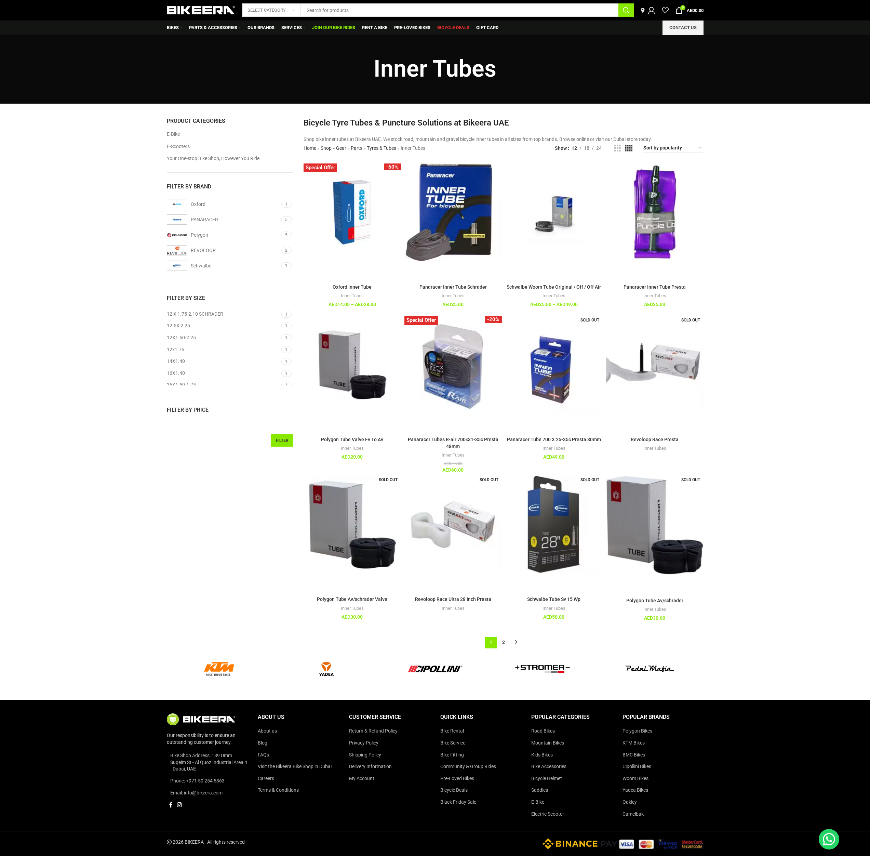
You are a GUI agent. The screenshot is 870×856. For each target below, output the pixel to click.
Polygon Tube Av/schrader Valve (352, 599)
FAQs (263, 754)
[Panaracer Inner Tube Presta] (655, 212)
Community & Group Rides (468, 766)
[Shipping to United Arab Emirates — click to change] (643, 10)
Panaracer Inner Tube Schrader (453, 287)
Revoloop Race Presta (655, 439)
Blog (262, 743)
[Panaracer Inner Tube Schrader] (453, 212)
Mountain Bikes (547, 743)
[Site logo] (201, 10)
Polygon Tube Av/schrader (654, 600)
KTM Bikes (634, 743)
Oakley (630, 802)
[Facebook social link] (171, 805)
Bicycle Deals (454, 790)
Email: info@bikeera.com (196, 792)
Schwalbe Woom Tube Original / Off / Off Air (554, 287)
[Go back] (365, 69)
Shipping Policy (365, 754)
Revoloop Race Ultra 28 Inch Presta (453, 599)
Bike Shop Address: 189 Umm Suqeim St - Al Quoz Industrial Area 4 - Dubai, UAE (208, 762)
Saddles (539, 790)
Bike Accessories (548, 766)
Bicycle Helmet (546, 778)
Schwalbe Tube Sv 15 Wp (553, 599)
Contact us (683, 27)
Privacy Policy (363, 743)
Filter (282, 440)
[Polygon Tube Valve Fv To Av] (352, 364)
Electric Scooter (547, 813)
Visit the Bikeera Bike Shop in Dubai (295, 766)
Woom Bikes (635, 778)
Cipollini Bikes (637, 766)
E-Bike (173, 134)
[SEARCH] (626, 10)
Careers (266, 778)
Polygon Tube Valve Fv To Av (352, 439)
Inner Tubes (352, 295)
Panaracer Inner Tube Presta (655, 287)
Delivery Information (370, 766)
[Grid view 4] (628, 148)
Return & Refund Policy (373, 731)
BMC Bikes (634, 754)
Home (310, 148)
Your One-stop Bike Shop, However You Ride (213, 158)
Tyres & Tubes (381, 148)
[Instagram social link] (179, 805)
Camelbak (633, 813)
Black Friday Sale (458, 802)
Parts (356, 148)
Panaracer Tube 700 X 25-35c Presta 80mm (554, 439)
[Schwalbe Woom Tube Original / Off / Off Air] (554, 212)
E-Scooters (178, 146)
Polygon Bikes (637, 731)
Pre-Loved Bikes (457, 778)
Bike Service (452, 743)
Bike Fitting (452, 754)
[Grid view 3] (617, 148)
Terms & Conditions (278, 790)
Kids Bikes (542, 754)
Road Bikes (543, 731)
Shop (326, 148)
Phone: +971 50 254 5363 (197, 780)
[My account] (651, 10)
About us (267, 731)
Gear (341, 148)
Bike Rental (452, 731)
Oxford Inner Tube (352, 287)
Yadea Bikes (635, 790)
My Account (361, 778)
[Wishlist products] (665, 10)
